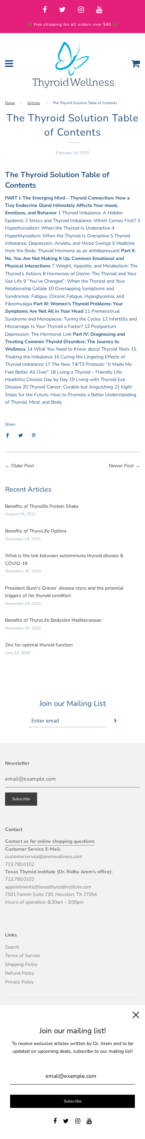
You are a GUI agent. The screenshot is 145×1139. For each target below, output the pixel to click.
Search (12, 947)
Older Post (22, 465)
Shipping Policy (21, 964)
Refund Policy (19, 973)
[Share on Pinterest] (34, 435)
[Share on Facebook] (9, 435)
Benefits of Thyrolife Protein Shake (42, 506)
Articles (33, 102)
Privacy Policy (19, 982)
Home (10, 102)
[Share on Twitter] (21, 435)
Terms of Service (22, 955)
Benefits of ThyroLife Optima (35, 531)
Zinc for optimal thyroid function (39, 645)
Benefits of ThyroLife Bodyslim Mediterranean (53, 620)
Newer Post (121, 465)
